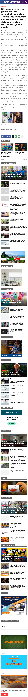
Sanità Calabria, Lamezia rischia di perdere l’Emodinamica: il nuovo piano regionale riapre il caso (18, 401)
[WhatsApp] (16, 136)
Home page (4, 6)
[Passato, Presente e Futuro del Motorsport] (5, 221)
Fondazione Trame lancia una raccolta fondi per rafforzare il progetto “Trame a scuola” (17, 518)
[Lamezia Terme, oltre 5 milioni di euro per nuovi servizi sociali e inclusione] (5, 242)
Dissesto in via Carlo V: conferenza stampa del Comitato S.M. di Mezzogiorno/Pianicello (18, 309)
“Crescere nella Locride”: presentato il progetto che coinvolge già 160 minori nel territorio (16, 525)
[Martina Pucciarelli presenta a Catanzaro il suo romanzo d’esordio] (5, 331)
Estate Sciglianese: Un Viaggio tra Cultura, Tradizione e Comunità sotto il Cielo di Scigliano (18, 572)
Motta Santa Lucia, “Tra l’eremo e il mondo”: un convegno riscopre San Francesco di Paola (18, 227)
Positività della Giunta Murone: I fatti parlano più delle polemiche (21, 154)
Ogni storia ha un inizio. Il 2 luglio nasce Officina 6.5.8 (18, 579)
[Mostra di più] (22, 136)
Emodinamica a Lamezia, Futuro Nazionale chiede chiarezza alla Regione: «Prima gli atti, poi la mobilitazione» (17, 235)
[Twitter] (13, 136)
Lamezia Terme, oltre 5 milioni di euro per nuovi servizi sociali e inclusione (17, 241)
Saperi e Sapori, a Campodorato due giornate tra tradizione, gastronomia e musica (17, 197)
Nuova (3, 159)
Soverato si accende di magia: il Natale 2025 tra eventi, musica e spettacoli (17, 539)
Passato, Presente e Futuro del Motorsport (17, 220)
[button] (2, 2)
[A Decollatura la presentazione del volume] (5, 458)
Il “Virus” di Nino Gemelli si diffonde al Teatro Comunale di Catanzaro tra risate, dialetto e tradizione (17, 324)
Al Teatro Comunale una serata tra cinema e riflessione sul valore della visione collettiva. (18, 316)
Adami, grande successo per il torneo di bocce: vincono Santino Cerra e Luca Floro (18, 451)
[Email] (19, 136)
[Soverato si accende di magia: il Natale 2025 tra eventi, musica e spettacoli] (5, 539)
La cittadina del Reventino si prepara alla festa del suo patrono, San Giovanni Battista (18, 586)
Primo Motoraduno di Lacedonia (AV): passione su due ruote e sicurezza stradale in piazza (7, 154)
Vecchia (24, 159)
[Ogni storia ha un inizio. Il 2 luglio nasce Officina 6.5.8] (5, 580)
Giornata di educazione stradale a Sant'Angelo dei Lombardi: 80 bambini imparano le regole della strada (18, 565)
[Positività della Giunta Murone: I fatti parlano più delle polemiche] (5, 184)
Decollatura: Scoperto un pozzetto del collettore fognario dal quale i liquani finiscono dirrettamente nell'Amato (18, 465)
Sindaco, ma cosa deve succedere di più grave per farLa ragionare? (18, 471)
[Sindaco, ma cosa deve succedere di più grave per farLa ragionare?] (5, 472)
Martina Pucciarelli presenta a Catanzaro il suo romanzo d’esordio (17, 330)
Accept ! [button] (4, 694)
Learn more (3, 691)
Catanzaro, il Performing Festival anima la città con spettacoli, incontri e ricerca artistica (17, 532)
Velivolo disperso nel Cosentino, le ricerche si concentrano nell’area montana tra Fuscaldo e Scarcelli (18, 190)
